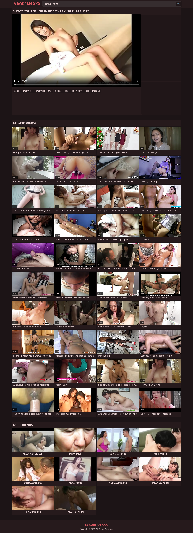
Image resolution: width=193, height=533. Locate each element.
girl (87, 90)
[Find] (178, 4)
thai (50, 90)
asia (67, 90)
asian (17, 90)
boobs (58, 90)
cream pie (28, 90)
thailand (96, 90)
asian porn (77, 90)
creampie (40, 90)
